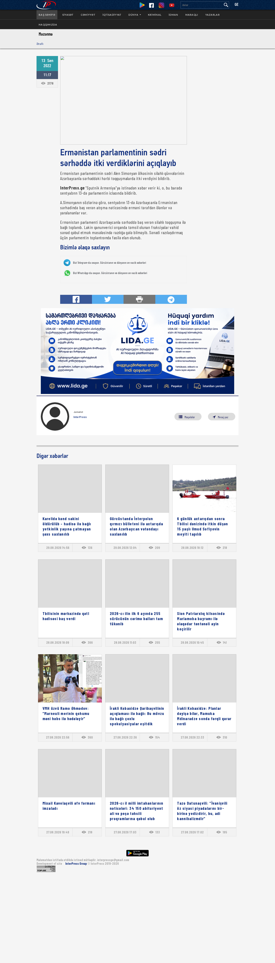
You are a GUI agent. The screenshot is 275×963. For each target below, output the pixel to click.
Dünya (133, 14)
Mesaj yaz (223, 417)
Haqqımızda (48, 24)
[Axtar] (226, 5)
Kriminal (155, 14)
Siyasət (68, 14)
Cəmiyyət (88, 14)
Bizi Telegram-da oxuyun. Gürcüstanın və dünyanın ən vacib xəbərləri (109, 262)
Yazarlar (212, 14)
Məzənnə (46, 33)
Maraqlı (191, 14)
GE (236, 5)
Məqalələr (190, 417)
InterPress (80, 417)
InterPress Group (76, 863)
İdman (173, 14)
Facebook (151, 5)
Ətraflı (40, 43)
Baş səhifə (47, 14)
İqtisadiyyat (111, 14)
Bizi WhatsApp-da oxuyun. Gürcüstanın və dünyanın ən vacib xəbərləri (110, 273)
